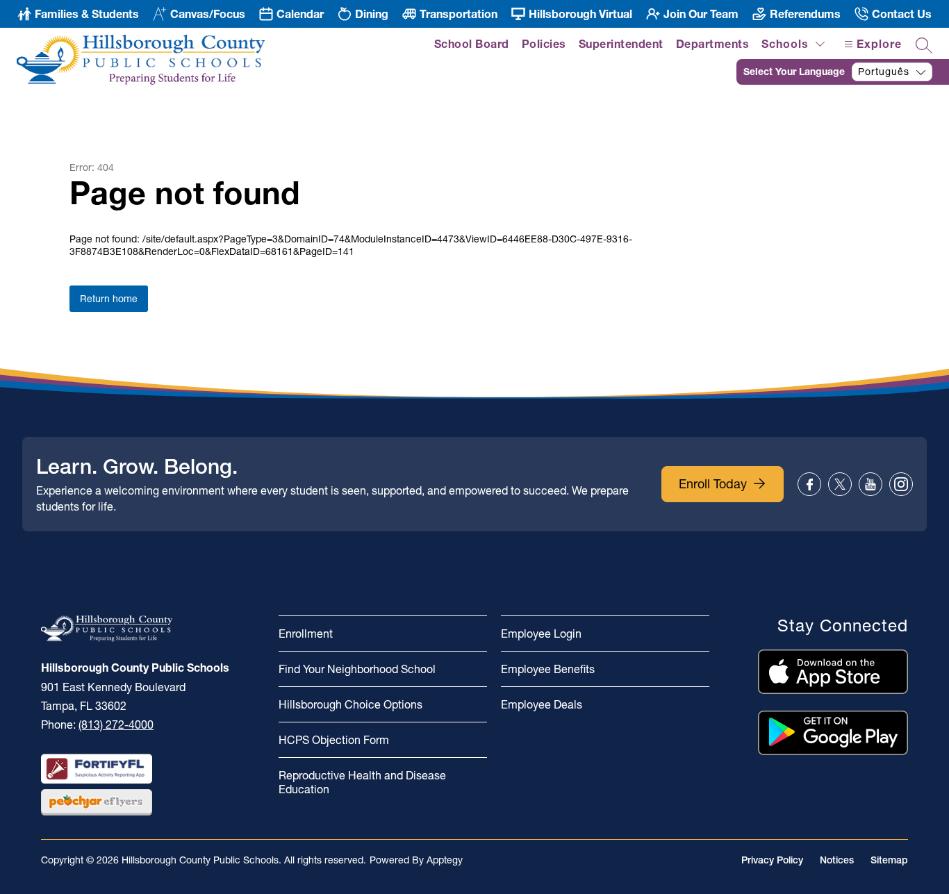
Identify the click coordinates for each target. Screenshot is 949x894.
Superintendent (621, 44)
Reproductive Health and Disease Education (362, 782)
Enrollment (306, 633)
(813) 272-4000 (116, 724)
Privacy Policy (772, 860)
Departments (713, 44)
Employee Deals (541, 704)
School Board (471, 44)
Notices (837, 860)
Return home (109, 298)
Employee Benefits (548, 669)
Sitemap (889, 860)
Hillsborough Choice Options (350, 704)
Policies (544, 44)
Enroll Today (713, 484)
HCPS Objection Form (334, 740)
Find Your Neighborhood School (357, 669)
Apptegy (445, 860)
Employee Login (541, 633)
